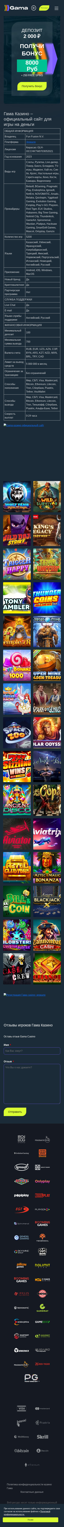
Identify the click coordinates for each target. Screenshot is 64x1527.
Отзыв (8, 1061)
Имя (6, 1045)
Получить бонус (32, 86)
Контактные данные (32, 1492)
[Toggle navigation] (56, 8)
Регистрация (44, 8)
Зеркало (31, 142)
